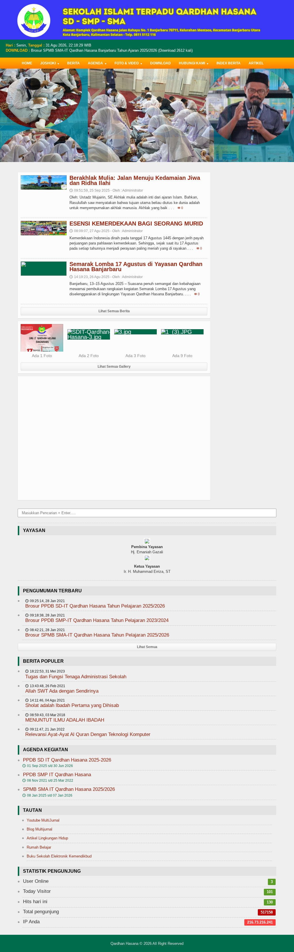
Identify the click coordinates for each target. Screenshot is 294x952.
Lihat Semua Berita (114, 311)
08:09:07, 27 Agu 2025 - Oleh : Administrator (106, 231)
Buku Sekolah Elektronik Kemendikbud (59, 856)
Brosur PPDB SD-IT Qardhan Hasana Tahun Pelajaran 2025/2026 (95, 606)
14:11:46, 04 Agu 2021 (45, 700)
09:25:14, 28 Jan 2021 (45, 601)
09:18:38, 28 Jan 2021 (45, 615)
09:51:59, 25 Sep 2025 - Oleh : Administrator (106, 190)
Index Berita (228, 63)
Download (160, 63)
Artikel (256, 63)
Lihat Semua (147, 647)
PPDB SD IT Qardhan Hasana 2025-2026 (67, 760)
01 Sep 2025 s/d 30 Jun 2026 (47, 766)
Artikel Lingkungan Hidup (47, 838)
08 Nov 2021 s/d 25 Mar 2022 (47, 780)
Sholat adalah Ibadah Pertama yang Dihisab (72, 705)
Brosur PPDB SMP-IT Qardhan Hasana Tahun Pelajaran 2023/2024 (97, 620)
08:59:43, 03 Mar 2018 (45, 715)
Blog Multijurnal (39, 829)
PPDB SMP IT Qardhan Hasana (57, 774)
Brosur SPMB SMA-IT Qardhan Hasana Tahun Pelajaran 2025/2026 (97, 635)
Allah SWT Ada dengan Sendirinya (61, 691)
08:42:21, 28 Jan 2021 (45, 630)
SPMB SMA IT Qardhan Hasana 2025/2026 (69, 789)
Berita (73, 63)
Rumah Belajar (39, 847)
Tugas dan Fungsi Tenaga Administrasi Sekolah (75, 676)
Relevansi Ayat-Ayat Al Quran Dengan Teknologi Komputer (87, 734)
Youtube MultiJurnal (43, 820)
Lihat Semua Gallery (114, 367)
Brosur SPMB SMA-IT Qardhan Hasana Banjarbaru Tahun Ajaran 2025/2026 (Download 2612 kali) (112, 50)
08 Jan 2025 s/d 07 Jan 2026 (47, 795)
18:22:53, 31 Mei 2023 (45, 671)
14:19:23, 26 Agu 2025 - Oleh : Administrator (106, 277)
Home (27, 63)
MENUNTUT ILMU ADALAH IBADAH (64, 720)
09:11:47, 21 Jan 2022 (45, 729)
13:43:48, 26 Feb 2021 (45, 686)
